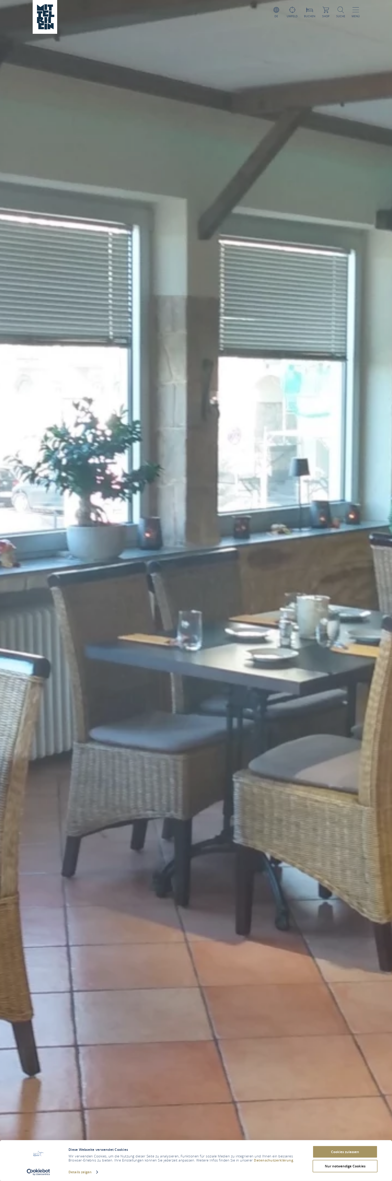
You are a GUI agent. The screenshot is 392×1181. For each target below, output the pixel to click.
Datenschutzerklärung (273, 1160)
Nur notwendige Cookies (345, 1166)
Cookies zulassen (345, 1151)
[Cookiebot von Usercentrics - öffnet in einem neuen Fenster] (38, 1172)
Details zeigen (80, 1172)
